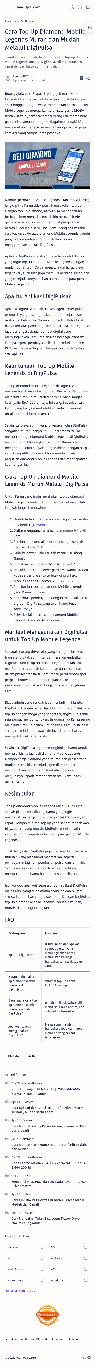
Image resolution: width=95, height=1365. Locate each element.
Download (41, 524)
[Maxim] (28, 1102)
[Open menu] (7, 7)
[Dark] (80, 7)
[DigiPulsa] (14, 1055)
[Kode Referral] (33, 1083)
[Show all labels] (20, 1290)
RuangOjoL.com (27, 7)
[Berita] (28, 1176)
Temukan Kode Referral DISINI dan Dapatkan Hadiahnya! (42, 1339)
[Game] (32, 1055)
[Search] (72, 7)
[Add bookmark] (81, 78)
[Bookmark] (88, 7)
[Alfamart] (28, 1139)
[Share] (88, 78)
